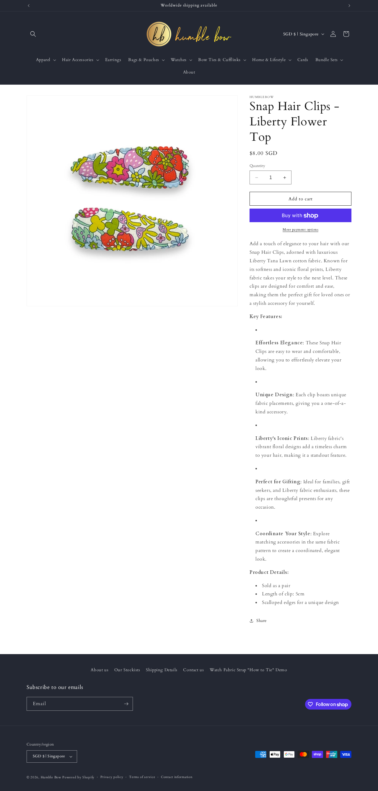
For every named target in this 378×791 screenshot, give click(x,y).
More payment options (300, 229)
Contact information (176, 777)
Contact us (193, 670)
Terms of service (142, 777)
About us (99, 670)
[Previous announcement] (28, 5)
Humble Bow (51, 777)
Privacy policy (111, 777)
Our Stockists (127, 670)
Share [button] (261, 621)
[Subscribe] (126, 704)
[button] (33, 33)
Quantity (257, 165)
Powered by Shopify (78, 777)
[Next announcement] (349, 5)
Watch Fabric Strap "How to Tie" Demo (248, 670)
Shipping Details (161, 670)
